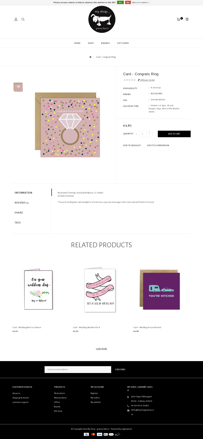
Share (19, 212)
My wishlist (96, 402)
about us (16, 393)
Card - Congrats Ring (106, 57)
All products (59, 393)
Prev (18, 74)
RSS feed (58, 411)
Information (23, 192)
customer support (20, 402)
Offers (57, 402)
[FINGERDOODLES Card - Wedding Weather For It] (99, 289)
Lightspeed (127, 429)
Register (94, 393)
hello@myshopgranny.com (142, 412)
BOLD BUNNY (157, 94)
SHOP (91, 43)
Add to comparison (158, 145)
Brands (105, 43)
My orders (95, 398)
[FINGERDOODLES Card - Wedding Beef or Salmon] (38, 289)
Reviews (22, 202)
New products (60, 398)
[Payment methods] (86, 434)
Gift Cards (123, 43)
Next (18, 100)
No (128, 2)
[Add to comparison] (28, 336)
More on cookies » (141, 2)
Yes (120, 2)
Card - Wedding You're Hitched (147, 327)
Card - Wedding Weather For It (86, 327)
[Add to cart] (14, 336)
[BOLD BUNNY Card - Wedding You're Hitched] (159, 289)
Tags (18, 222)
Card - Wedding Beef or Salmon (26, 327)
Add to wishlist (132, 145)
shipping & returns (20, 398)
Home (77, 43)
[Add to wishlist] (21, 336)
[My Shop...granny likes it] (101, 19)
